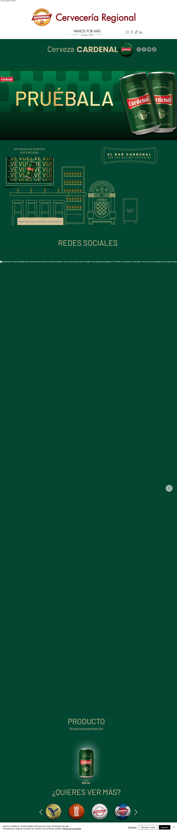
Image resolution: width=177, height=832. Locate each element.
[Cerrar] (173, 827)
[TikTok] (136, 32)
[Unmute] (16, 178)
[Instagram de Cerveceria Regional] (127, 32)
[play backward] (41, 812)
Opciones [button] (132, 827)
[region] (143, 200)
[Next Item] (169, 488)
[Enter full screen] (48, 178)
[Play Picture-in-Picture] (44, 178)
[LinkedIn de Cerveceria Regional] (141, 32)
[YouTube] (149, 49)
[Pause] (11, 178)
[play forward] (136, 812)
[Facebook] (144, 49)
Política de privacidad (71, 828)
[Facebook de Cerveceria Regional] (132, 32)
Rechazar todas (148, 827)
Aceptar (164, 827)
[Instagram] (139, 49)
